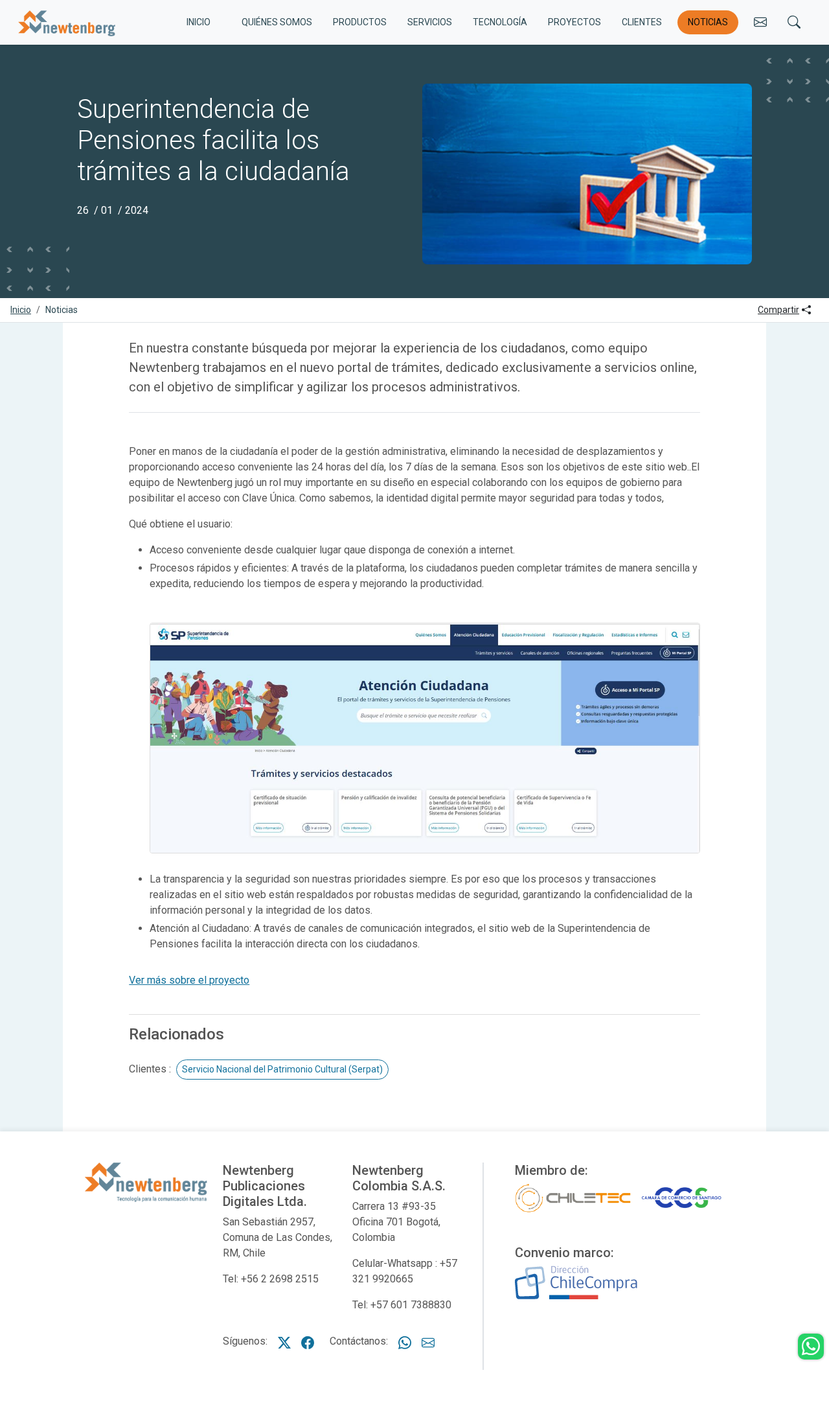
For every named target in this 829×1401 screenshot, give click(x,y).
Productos (360, 22)
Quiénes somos (277, 22)
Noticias (708, 22)
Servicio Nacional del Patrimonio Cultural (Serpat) (282, 1069)
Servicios (429, 22)
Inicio (20, 310)
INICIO (198, 22)
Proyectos (574, 22)
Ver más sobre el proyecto (189, 980)
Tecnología (500, 22)
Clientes (642, 22)
